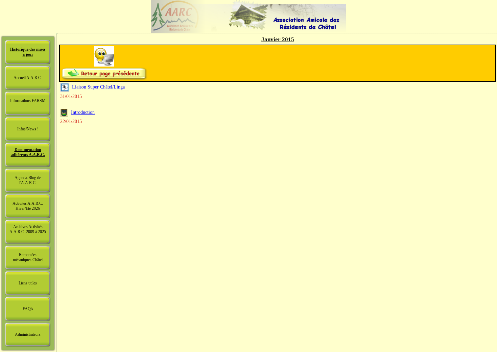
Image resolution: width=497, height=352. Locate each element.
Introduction (83, 112)
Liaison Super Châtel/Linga (98, 87)
